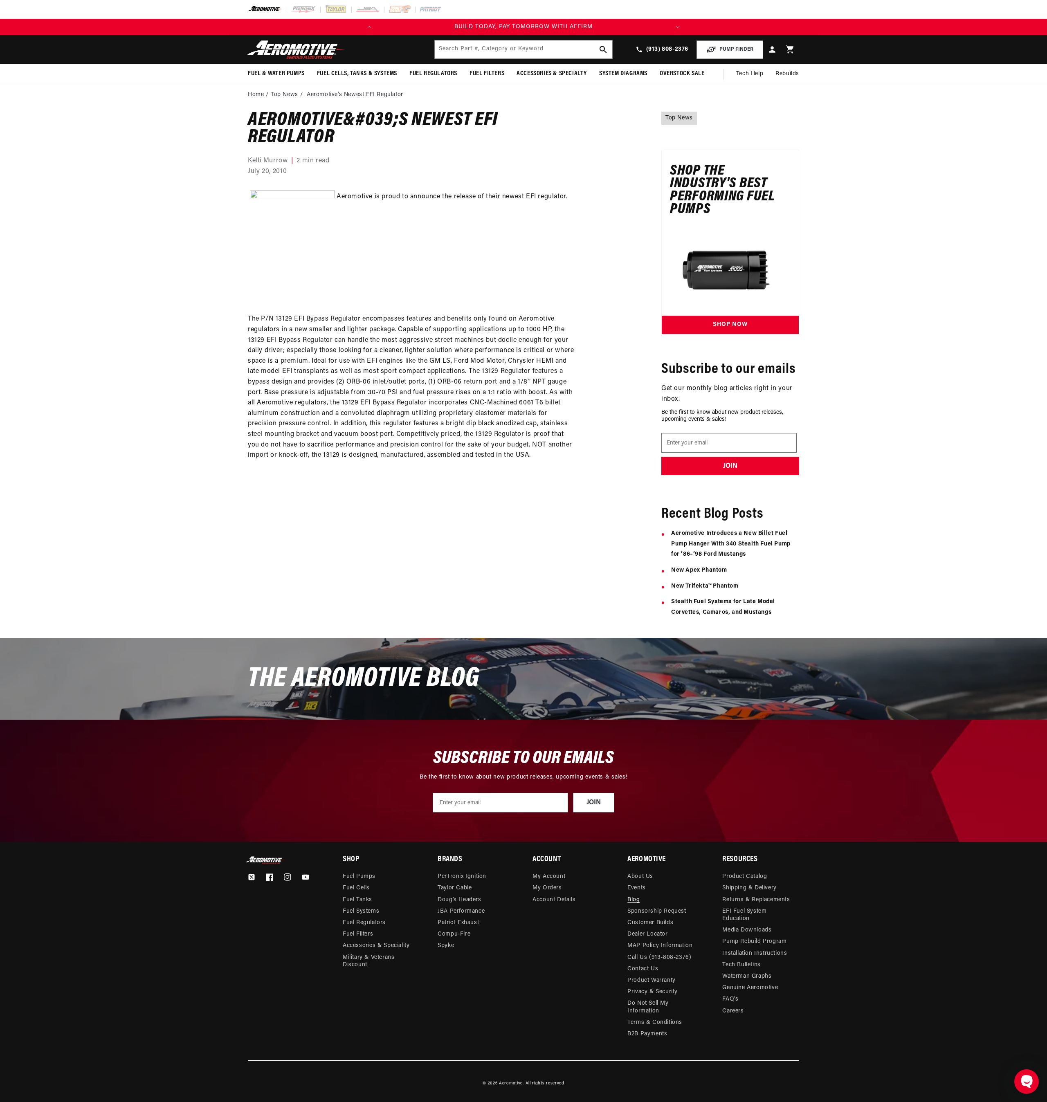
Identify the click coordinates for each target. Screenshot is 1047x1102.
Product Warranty (651, 980)
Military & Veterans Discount (368, 961)
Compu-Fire (454, 934)
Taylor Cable (455, 888)
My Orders (547, 888)
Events (636, 888)
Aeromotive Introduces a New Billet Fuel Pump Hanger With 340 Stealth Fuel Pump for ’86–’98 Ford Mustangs (731, 543)
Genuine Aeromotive (750, 988)
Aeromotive (511, 1083)
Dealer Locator (647, 934)
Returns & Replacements (756, 900)
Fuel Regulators (364, 923)
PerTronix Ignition (462, 876)
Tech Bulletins (741, 965)
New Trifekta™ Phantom (705, 586)
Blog (633, 900)
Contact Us (642, 969)
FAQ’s (730, 999)
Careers (733, 1011)
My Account (548, 876)
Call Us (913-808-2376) (659, 957)
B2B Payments (647, 1034)
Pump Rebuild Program (754, 941)
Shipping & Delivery (749, 888)
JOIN (730, 466)
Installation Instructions (754, 953)
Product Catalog (744, 876)
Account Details (553, 900)
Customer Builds (650, 923)
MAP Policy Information (659, 946)
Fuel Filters (358, 934)
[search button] (603, 49)
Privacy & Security (652, 992)
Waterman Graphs (746, 976)
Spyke (446, 946)
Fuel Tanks (357, 900)
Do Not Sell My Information (647, 1007)
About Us (640, 876)
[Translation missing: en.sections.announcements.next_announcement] (678, 27)
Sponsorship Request (656, 911)
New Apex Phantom (699, 570)
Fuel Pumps (359, 876)
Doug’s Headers (459, 900)
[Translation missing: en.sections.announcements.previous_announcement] (369, 27)
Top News (284, 95)
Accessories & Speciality (376, 946)
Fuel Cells (356, 888)
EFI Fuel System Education (744, 915)
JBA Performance (461, 911)
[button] (790, 49)
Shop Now (730, 324)
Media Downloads (746, 930)
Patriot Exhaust (458, 923)
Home (256, 95)
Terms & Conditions (654, 1022)
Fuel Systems (361, 911)
